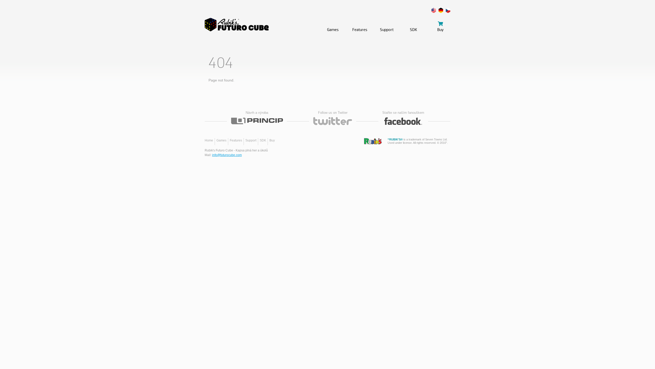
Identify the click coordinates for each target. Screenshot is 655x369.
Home (209, 140)
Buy (272, 140)
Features (236, 140)
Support (250, 140)
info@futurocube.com (227, 155)
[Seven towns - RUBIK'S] (373, 141)
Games (221, 140)
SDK (263, 140)
